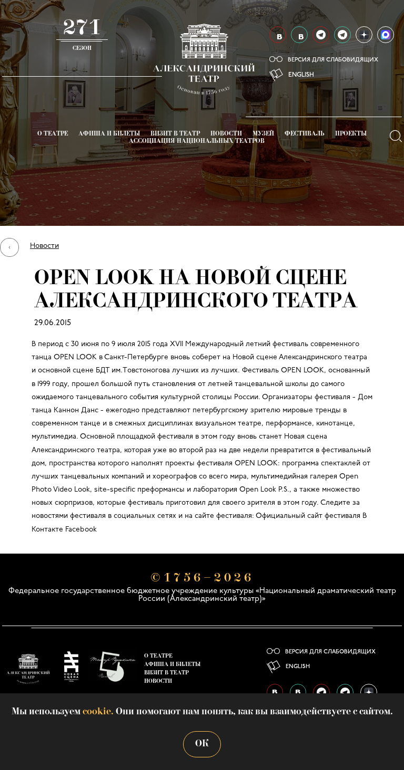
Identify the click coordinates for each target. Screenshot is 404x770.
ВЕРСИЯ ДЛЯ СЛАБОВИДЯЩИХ (333, 60)
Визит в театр (175, 134)
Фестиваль (305, 134)
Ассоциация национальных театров (197, 141)
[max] (385, 34)
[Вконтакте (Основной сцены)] (277, 34)
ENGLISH (301, 75)
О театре (52, 134)
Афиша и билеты (109, 134)
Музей (263, 134)
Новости (226, 134)
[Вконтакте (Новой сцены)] (299, 34)
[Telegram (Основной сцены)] (320, 34)
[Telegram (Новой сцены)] (342, 34)
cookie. (98, 711)
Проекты (351, 134)
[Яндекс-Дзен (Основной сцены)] (364, 34)
